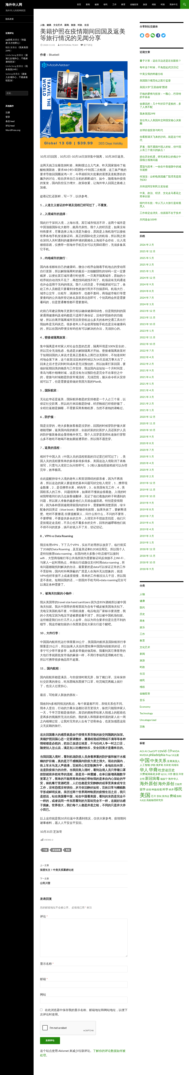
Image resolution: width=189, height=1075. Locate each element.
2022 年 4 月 (147, 357)
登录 (8, 116)
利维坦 (175, 765)
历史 (142, 614)
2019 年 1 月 (147, 542)
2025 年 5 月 (147, 257)
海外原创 (148, 783)
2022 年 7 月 (147, 350)
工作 (114, 4)
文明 (142, 778)
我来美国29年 (148, 113)
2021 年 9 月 (147, 370)
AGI (142, 751)
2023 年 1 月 (147, 330)
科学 (165, 789)
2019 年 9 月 (147, 502)
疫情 (148, 789)
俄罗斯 (159, 765)
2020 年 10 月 (147, 430)
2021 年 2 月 (147, 403)
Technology (146, 713)
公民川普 (45, 881)
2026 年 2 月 (147, 244)
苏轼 (159, 796)
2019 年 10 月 (147, 496)
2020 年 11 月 (147, 423)
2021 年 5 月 (147, 383)
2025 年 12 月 (147, 251)
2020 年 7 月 (147, 449)
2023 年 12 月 (147, 310)
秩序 (171, 789)
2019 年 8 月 (147, 509)
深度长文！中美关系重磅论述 (57, 867)
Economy (145, 706)
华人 (144, 769)
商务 (142, 620)
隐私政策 (10, 19)
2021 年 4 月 (147, 390)
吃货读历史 (166, 770)
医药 (142, 607)
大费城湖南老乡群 (150, 774)
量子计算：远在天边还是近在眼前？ (160, 60)
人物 (42, 25)
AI (146, 751)
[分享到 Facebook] (158, 35)
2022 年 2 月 (147, 363)
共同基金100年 (148, 219)
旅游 (145, 4)
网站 (43, 994)
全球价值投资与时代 (151, 130)
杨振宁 (164, 778)
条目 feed (10, 121)
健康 (97, 4)
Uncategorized (148, 719)
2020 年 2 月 (147, 476)
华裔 (153, 769)
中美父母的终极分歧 (151, 73)
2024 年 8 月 (147, 291)
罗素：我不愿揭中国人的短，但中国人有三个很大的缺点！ (160, 148)
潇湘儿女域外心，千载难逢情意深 (17, 58)
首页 (79, 4)
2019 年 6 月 (147, 522)
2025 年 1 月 (147, 271)
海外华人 (173, 778)
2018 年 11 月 (147, 555)
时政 (163, 4)
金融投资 (134, 4)
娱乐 (142, 627)
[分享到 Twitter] (163, 35)
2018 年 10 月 (147, 562)
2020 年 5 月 (147, 456)
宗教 (142, 726)
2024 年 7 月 (147, 297)
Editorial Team (69, 45)
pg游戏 (9, 39)
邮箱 (44, 979)
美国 (68, 850)
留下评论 (88, 45)
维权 (154, 4)
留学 (143, 789)
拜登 (181, 774)
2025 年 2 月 (147, 264)
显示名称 (47, 963)
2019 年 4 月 (147, 529)
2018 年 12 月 (147, 549)
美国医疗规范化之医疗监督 (155, 80)
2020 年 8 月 (147, 443)
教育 (123, 4)
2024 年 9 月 (147, 284)
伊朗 (153, 765)
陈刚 (179, 796)
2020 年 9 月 (147, 436)
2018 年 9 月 (147, 569)
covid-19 (165, 751)
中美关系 (158, 760)
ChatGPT (152, 751)
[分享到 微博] (147, 35)
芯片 (153, 796)
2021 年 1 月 (147, 410)
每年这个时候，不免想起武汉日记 (159, 67)
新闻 (88, 4)
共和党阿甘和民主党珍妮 (154, 186)
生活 (86, 25)
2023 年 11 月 (147, 317)
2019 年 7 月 (147, 516)
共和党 (167, 765)
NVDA (175, 751)
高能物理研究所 (154, 800)
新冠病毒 (56, 850)
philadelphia (157, 755)
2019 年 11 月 (147, 489)
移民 (106, 4)
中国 (45, 850)
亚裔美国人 (173, 761)
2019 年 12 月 (147, 482)
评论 (44, 916)
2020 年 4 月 (147, 463)
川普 (170, 774)
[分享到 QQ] (142, 35)
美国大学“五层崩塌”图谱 (153, 87)
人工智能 (145, 764)
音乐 (142, 700)
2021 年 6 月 (147, 377)
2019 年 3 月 (147, 535)
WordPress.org (13, 130)
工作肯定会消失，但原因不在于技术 (160, 212)
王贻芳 (178, 784)
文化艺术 (57, 25)
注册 (8, 112)
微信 (175, 774)
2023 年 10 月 (147, 324)
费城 (173, 796)
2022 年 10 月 (147, 343)
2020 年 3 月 (147, 469)
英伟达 (165, 796)
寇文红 (164, 774)
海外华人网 (14, 4)
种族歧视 (157, 789)
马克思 (143, 800)
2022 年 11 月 (147, 337)
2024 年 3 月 (147, 304)
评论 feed (10, 125)
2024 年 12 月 (147, 277)
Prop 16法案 (172, 755)
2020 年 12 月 (147, 416)
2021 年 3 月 (147, 396)
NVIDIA (144, 755)
